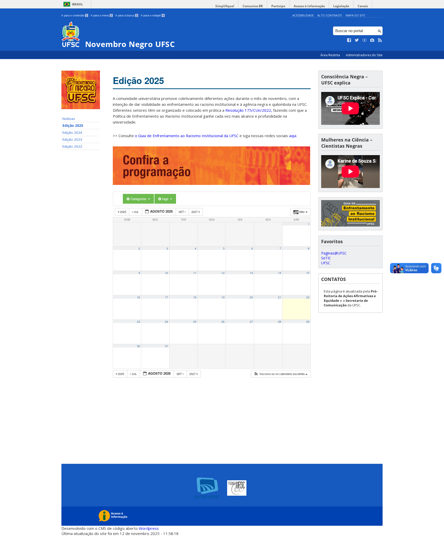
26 (223, 322)
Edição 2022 (72, 146)
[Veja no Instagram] (372, 40)
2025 (123, 212)
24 (166, 322)
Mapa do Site (355, 15)
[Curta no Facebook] (349, 40)
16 (138, 297)
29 (307, 322)
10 (166, 273)
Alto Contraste (329, 15)
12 (223, 273)
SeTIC (326, 258)
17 (166, 297)
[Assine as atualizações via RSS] (380, 40)
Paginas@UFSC (334, 253)
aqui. (293, 135)
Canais (363, 6)
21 (279, 297)
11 (194, 273)
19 (223, 297)
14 (279, 273)
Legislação (341, 6)
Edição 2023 (72, 139)
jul (136, 212)
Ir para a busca (126, 15)
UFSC (325, 262)
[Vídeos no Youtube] (365, 40)
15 (307, 273)
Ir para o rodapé (152, 15)
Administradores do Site (364, 55)
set (182, 212)
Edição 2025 (72, 125)
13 (251, 273)
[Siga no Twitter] (357, 40)
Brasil (77, 4)
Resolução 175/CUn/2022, (248, 110)
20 (251, 297)
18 (194, 297)
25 (194, 322)
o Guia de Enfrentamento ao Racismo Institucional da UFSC (186, 135)
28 (279, 322)
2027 (194, 212)
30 (138, 346)
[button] (280, 373)
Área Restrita (330, 55)
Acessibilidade (303, 15)
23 (138, 322)
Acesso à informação (309, 6)
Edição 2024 (72, 132)
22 (307, 297)
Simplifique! (224, 6)
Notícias (68, 118)
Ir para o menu (101, 15)
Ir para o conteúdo (74, 15)
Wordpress (149, 528)
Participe (278, 6)
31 (166, 346)
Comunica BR (253, 6)
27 (251, 322)
